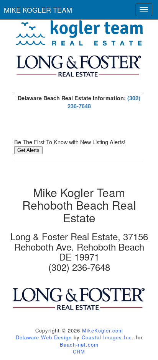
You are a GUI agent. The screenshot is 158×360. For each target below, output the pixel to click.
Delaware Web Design (44, 337)
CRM (79, 351)
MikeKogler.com (102, 330)
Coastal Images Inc (107, 337)
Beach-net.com (79, 344)
